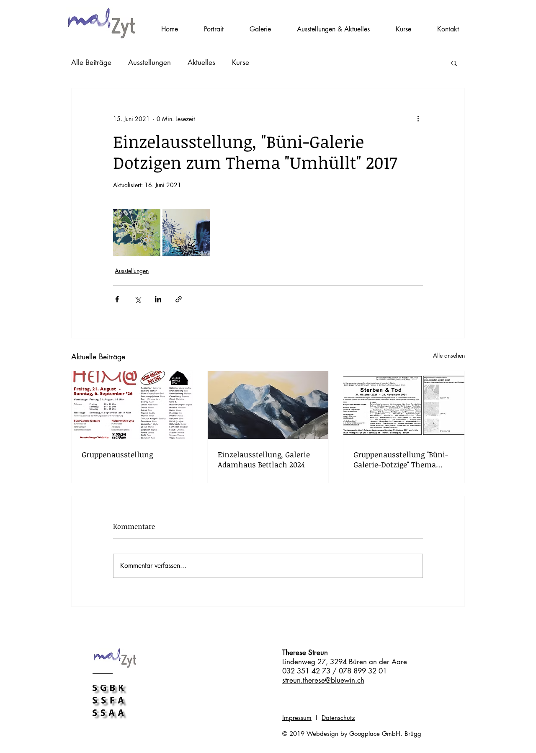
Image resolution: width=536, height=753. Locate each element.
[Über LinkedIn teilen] (158, 299)
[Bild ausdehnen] (136, 232)
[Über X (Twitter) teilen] (138, 299)
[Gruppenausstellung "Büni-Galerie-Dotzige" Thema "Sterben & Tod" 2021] (403, 405)
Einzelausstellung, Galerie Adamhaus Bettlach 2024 (264, 459)
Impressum (297, 718)
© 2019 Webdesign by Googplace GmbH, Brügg (351, 734)
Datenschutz (338, 718)
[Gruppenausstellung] (132, 405)
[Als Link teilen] (179, 299)
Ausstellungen (149, 62)
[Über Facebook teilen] (117, 299)
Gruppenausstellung (117, 454)
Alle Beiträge (91, 62)
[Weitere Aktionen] (418, 118)
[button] (403, 29)
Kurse (240, 62)
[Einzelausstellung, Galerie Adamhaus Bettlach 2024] (268, 405)
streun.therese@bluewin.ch (323, 680)
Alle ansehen (449, 355)
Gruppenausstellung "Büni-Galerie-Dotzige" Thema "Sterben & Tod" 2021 (400, 459)
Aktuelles (201, 62)
